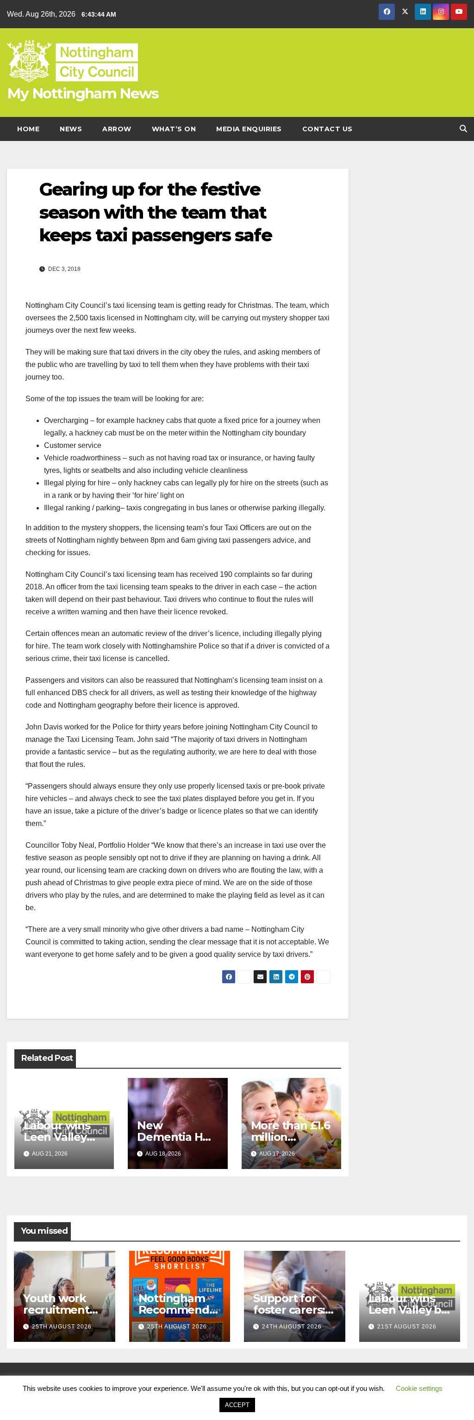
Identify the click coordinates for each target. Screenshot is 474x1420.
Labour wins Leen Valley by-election (57, 1137)
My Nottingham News (82, 93)
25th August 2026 (62, 1326)
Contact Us (327, 129)
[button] (463, 129)
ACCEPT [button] (237, 1405)
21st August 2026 (407, 1326)
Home (28, 129)
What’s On (174, 129)
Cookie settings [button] (419, 1388)
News (71, 129)
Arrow (116, 129)
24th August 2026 (292, 1326)
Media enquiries (249, 129)
